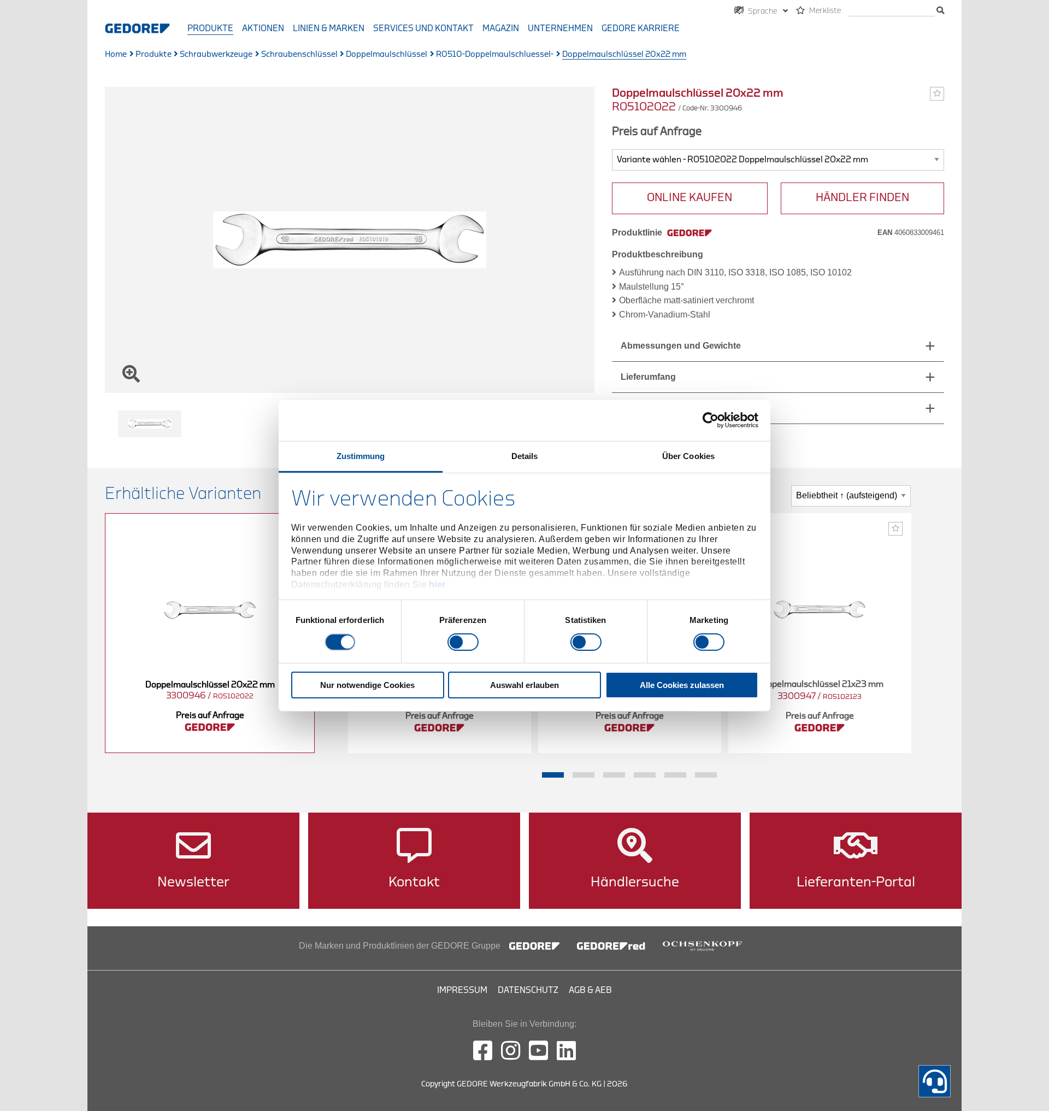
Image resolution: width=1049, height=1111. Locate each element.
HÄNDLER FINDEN (862, 197)
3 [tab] (614, 775)
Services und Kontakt (423, 28)
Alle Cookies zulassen (682, 685)
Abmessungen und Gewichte (681, 345)
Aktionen (263, 28)
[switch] (463, 642)
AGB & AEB (590, 990)
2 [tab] (583, 775)
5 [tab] (675, 775)
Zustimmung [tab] (361, 455)
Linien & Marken (328, 28)
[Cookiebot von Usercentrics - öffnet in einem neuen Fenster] (710, 420)
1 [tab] (553, 775)
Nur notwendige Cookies (367, 685)
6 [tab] (706, 775)
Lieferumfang (648, 376)
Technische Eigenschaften (676, 408)
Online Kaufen (689, 197)
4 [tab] (645, 775)
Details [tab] (524, 455)
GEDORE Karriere (641, 28)
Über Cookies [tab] (688, 455)
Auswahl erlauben (524, 685)
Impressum (462, 990)
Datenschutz (528, 990)
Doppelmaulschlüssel (386, 54)
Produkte (210, 28)
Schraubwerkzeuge (216, 54)
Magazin (500, 28)
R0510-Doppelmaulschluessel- (494, 54)
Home (116, 54)
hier (437, 584)
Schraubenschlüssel (299, 54)
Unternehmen (560, 28)
